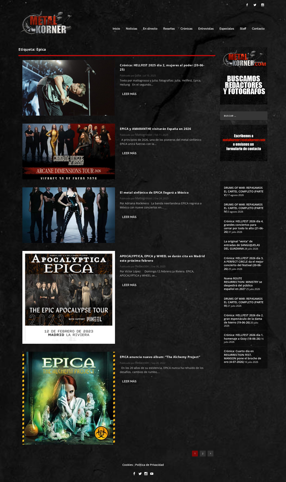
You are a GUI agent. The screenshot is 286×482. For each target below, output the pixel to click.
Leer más (129, 94)
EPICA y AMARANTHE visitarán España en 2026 (155, 129)
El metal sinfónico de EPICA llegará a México (154, 192)
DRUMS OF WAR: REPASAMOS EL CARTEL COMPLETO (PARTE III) (243, 302)
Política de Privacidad (149, 465)
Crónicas (186, 28)
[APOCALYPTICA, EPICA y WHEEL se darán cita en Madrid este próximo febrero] (68, 297)
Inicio (116, 28)
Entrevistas (206, 28)
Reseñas (169, 28)
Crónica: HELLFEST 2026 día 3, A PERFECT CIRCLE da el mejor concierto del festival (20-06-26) (243, 263)
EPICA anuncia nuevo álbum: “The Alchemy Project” (160, 357)
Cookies (127, 465)
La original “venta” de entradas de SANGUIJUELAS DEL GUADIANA (242, 244)
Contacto (258, 28)
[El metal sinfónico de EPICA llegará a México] (68, 215)
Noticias (131, 28)
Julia (138, 75)
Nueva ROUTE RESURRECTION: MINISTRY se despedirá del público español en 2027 (243, 283)
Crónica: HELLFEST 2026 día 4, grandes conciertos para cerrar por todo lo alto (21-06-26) (244, 226)
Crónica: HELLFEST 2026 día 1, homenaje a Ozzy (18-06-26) (243, 336)
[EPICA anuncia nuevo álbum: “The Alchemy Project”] (68, 398)
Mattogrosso (143, 134)
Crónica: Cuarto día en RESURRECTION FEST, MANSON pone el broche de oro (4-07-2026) (242, 356)
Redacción (142, 266)
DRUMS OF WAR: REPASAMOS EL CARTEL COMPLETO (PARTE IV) (243, 208)
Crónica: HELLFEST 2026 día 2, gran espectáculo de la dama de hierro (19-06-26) (243, 318)
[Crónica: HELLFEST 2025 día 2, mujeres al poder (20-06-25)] (68, 88)
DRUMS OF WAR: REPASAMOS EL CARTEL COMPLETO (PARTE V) (243, 191)
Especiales (226, 28)
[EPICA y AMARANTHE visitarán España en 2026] (68, 151)
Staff (243, 28)
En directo (150, 28)
